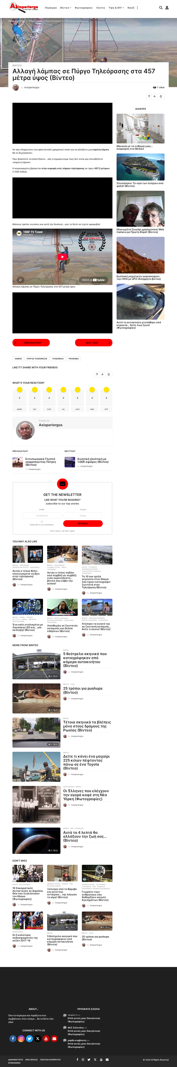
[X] (37, 1038)
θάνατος (101, 886)
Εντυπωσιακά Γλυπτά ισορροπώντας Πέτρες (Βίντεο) (40, 462)
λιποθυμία (68, 620)
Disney (22, 617)
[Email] (54, 1038)
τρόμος (64, 884)
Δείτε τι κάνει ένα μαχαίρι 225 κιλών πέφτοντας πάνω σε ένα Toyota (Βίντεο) (86, 762)
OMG (92, 409)
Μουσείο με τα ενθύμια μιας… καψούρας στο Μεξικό (135, 147)
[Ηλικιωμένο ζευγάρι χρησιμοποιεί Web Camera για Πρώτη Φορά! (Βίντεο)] (141, 209)
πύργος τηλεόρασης (37, 359)
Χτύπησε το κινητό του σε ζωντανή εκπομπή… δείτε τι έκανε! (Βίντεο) (96, 626)
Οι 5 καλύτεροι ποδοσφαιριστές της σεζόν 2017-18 (25, 938)
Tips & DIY (115, 7)
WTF (106, 409)
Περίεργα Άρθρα (53, 884)
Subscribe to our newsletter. (42, 525)
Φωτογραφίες (84, 7)
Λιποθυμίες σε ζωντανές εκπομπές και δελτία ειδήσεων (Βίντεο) (62, 628)
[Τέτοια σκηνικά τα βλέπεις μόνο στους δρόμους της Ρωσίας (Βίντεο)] (36, 733)
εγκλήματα (86, 886)
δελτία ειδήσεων (61, 618)
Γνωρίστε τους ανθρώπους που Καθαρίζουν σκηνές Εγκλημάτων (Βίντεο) (95, 895)
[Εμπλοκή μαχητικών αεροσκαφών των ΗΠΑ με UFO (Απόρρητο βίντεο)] (141, 255)
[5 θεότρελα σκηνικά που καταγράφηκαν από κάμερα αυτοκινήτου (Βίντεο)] (36, 664)
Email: (41, 509)
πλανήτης (79, 828)
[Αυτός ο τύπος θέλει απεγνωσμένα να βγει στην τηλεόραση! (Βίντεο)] (27, 554)
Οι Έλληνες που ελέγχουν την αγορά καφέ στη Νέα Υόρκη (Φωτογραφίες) (86, 795)
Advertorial (17, 932)
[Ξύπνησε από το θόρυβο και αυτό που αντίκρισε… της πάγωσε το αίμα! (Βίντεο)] (62, 873)
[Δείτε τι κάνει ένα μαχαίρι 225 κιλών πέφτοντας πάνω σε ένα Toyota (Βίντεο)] (36, 767)
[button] (137, 8)
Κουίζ (131, 7)
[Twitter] (29, 1038)
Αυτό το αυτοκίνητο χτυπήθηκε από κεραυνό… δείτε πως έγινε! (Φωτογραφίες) (139, 325)
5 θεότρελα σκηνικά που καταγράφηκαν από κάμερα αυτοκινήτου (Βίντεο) (85, 660)
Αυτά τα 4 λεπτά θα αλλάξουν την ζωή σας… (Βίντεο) (85, 836)
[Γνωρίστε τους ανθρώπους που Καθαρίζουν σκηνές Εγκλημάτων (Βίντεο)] (97, 873)
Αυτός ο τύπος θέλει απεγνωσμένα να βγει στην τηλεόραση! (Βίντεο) (26, 575)
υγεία (72, 684)
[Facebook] (12, 1038)
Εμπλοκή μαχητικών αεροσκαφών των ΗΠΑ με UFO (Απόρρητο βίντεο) (139, 277)
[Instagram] (21, 1038)
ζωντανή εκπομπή (90, 569)
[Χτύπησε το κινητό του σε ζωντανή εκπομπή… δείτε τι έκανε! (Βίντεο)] (97, 607)
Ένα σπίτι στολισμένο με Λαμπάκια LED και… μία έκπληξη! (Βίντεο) (27, 627)
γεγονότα (93, 567)
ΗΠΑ (94, 886)
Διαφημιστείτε (15, 1059)
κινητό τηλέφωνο (89, 620)
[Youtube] (46, 1038)
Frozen (30, 617)
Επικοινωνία (14, 1063)
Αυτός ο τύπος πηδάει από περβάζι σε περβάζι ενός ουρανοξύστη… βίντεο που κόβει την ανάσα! (61, 578)
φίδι (71, 884)
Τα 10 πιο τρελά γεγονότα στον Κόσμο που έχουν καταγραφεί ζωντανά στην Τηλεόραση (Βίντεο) (96, 582)
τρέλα (63, 567)
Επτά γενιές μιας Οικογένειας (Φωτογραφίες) (84, 1020)
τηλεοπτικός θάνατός (91, 571)
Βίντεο (64, 7)
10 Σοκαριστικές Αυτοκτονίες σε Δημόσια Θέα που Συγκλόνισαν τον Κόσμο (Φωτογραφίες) (27, 893)
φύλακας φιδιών (54, 886)
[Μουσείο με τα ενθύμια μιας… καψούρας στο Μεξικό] (141, 128)
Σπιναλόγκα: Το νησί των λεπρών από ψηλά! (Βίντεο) (140, 184)
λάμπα (18, 359)
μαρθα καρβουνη (77, 1040)
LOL (63, 409)
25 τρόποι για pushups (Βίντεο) (82, 690)
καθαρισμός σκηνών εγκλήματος (96, 889)
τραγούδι (32, 619)
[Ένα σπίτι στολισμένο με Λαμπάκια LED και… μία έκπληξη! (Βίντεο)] (27, 607)
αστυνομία (101, 884)
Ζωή (72, 828)
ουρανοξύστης (53, 567)
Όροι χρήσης (31, 1059)
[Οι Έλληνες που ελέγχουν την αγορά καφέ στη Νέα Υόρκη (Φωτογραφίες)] (36, 804)
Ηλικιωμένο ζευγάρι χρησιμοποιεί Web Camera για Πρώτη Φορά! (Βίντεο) (140, 230)
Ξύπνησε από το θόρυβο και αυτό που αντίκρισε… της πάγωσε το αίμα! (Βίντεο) (62, 893)
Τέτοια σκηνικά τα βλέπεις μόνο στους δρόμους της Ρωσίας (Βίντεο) (87, 726)
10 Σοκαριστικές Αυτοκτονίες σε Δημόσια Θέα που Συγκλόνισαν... (22, 993)
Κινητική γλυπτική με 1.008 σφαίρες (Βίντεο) (93, 460)
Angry (19, 409)
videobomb (24, 565)
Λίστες (100, 7)
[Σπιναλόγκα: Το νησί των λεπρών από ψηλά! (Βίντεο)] (141, 167)
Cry (34, 409)
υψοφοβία (73, 359)
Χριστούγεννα (18, 621)
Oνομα (83, 509)
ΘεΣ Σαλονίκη (75, 1027)
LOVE (78, 409)
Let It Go (16, 619)
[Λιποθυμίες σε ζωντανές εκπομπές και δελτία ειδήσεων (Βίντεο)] (62, 607)
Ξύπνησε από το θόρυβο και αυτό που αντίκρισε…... (49, 992)
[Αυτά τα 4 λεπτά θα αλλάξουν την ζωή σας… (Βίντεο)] (36, 841)
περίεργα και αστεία (20, 567)
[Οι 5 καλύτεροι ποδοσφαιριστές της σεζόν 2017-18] (27, 921)
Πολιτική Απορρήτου (50, 1059)
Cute (49, 409)
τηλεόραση (58, 359)
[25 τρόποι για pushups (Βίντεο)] (36, 698)
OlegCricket (59, 565)
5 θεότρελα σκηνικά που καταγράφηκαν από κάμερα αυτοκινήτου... (133, 995)
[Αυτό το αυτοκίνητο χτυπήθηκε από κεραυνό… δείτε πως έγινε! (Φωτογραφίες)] (141, 302)
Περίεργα (51, 7)
